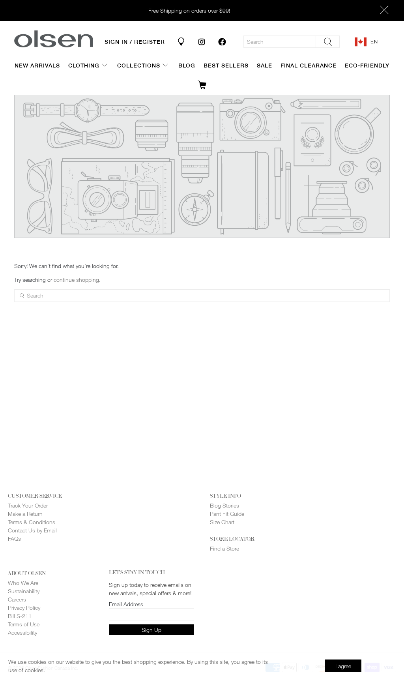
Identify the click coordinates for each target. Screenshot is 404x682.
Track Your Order (28, 505)
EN (374, 41)
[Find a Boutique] (181, 42)
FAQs (14, 538)
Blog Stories (224, 505)
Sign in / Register (135, 41)
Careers (17, 599)
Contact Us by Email (32, 530)
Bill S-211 (20, 616)
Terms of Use (23, 624)
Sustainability (23, 591)
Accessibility (22, 632)
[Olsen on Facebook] (222, 42)
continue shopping (76, 279)
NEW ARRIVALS (37, 65)
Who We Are (23, 582)
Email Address (126, 604)
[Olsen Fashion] (53, 38)
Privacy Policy (24, 607)
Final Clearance (309, 65)
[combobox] (372, 41)
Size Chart (222, 522)
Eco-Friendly (367, 65)
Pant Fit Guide (227, 513)
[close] (384, 10)
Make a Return (25, 513)
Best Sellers (226, 65)
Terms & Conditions (31, 522)
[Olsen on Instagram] (201, 42)
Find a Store (224, 548)
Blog (186, 65)
